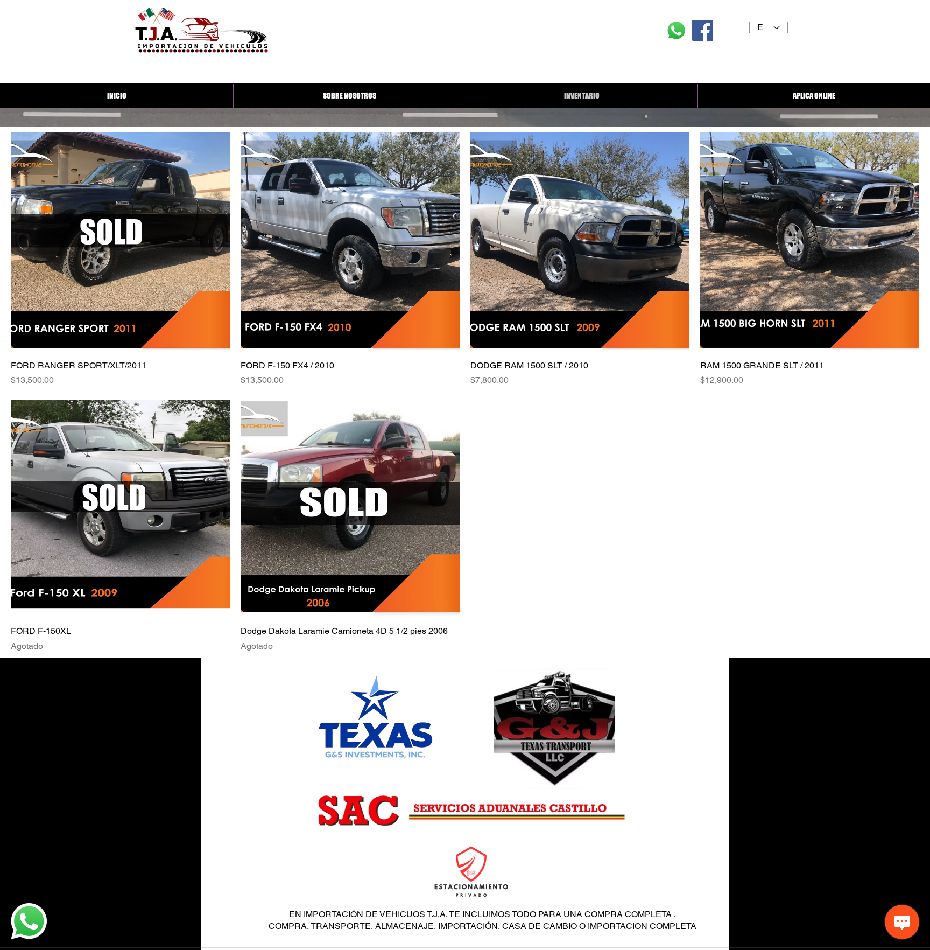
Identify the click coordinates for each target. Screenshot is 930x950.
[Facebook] (702, 30)
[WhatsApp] (676, 30)
